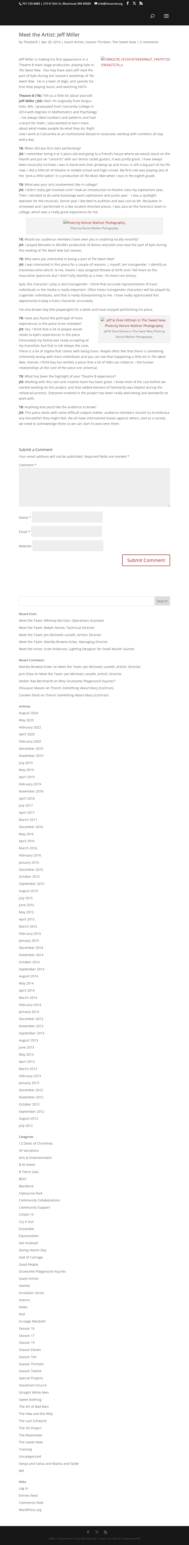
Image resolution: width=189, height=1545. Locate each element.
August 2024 (28, 713)
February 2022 (30, 727)
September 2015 (31, 883)
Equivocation (29, 1236)
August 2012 (28, 1118)
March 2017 (28, 819)
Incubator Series (31, 1293)
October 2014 (29, 962)
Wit (21, 1471)
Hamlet (24, 1285)
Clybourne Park (30, 1193)
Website (25, 546)
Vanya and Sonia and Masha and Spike (49, 1463)
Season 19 (27, 1342)
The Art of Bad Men (34, 1406)
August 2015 (28, 891)
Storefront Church (33, 1385)
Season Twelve (30, 1371)
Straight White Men (34, 1392)
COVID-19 (26, 1214)
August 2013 (28, 1040)
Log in (23, 1488)
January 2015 (29, 940)
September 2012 (31, 1111)
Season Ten (28, 1357)
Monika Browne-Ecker (35, 666)
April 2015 (27, 919)
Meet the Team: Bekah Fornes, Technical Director (56, 627)
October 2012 (29, 1104)
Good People (28, 1264)
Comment (28, 465)
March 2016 (28, 848)
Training (25, 1449)
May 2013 (26, 1054)
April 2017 (27, 812)
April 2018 (27, 798)
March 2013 (28, 1069)
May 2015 (26, 912)
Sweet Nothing (30, 1399)
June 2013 (26, 1047)
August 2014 (28, 976)
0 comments (149, 42)
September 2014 (31, 969)
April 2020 (27, 734)
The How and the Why (36, 1413)
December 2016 (31, 827)
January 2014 (29, 1011)
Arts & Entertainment (35, 1157)
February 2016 (30, 855)
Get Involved (28, 1243)
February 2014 (30, 1005)
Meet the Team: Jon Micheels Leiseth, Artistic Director (60, 635)
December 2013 (31, 1019)
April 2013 (27, 1061)
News (23, 1307)
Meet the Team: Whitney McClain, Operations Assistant (61, 620)
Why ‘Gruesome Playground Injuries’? (87, 681)
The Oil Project (30, 1428)
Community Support (34, 1207)
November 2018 (31, 791)
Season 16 (27, 1328)
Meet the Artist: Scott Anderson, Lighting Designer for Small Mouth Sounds (76, 649)
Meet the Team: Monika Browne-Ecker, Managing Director (63, 642)
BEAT (23, 1179)
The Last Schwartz (33, 1421)
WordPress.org (30, 1510)
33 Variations (29, 1150)
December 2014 (31, 947)
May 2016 (26, 834)
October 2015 (29, 876)
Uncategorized (30, 1456)
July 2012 (26, 1125)
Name (25, 517)
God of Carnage (31, 1257)
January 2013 (29, 1083)
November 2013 (31, 1026)
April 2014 (27, 990)
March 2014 (28, 997)
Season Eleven (30, 1349)
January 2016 (29, 862)
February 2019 (30, 784)
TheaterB (31, 42)
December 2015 (31, 869)
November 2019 (31, 755)
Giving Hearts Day (32, 1250)
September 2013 (31, 1033)
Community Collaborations (39, 1200)
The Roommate (30, 1435)
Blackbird (26, 1186)
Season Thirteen (98, 42)
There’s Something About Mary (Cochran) (82, 688)
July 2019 (26, 763)
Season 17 (27, 1335)
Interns (24, 1300)
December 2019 (31, 748)
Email (24, 532)
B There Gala (29, 1172)
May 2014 (26, 983)
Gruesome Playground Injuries (42, 1271)
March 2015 (28, 926)
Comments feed (31, 1502)
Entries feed (28, 1495)
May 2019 (26, 770)
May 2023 (26, 720)
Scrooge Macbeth (32, 1321)
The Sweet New (124, 42)
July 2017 (26, 805)
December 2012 (31, 1090)
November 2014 (31, 955)
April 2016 (27, 841)
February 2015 (30, 933)
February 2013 (30, 1076)
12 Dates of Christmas (36, 1143)
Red (22, 1314)
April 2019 (27, 777)
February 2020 (30, 741)
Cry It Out (26, 1221)
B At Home (27, 1164)
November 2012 (31, 1097)
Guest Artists (74, 42)
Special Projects (31, 1378)
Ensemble (26, 1229)
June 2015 (26, 905)
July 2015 (26, 898)
